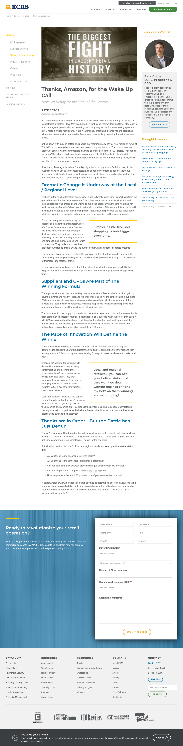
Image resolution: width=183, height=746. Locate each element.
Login (161, 3)
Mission (116, 668)
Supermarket (47, 663)
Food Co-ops (47, 682)
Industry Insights (20, 61)
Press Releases (18, 81)
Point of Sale (11, 668)
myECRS (155, 679)
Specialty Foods (48, 687)
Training (10, 88)
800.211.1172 (171, 3)
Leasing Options (15, 104)
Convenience (47, 697)
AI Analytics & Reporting (16, 687)
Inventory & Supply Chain (17, 682)
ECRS (17, 6)
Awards (116, 673)
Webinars (15, 75)
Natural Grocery (48, 673)
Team (115, 682)
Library (10, 35)
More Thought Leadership (155, 206)
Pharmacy (45, 692)
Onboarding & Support (16, 678)
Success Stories (19, 48)
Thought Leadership (22, 55)
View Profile (159, 124)
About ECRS (118, 663)
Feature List (11, 663)
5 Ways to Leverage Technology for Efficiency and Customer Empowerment (158, 179)
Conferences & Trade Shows (89, 668)
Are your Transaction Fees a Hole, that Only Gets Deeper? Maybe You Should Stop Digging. (159, 149)
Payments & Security (15, 673)
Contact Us (117, 697)
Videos (14, 68)
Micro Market (47, 678)
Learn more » (36, 741)
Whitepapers (17, 42)
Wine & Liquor (47, 668)
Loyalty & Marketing (14, 692)
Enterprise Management (16, 697)
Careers (116, 687)
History (116, 678)
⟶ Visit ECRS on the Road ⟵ (137, 3)
